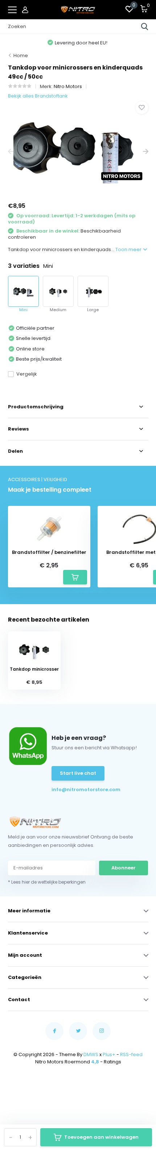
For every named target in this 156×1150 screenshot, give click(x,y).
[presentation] (10, 151)
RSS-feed (131, 1054)
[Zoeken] (144, 26)
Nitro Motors (68, 86)
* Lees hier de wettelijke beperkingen (47, 882)
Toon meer (129, 249)
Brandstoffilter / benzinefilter (49, 552)
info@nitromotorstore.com (73, 789)
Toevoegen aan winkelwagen (101, 1137)
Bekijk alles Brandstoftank (38, 95)
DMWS (90, 1054)
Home (20, 55)
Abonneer (123, 867)
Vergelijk (26, 373)
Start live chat (78, 773)
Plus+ (109, 1054)
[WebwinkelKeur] (78, 1087)
